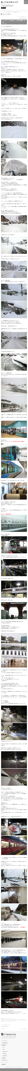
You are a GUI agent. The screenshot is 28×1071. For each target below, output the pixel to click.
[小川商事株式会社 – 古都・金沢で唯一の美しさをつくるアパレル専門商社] (9, 2)
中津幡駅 (15, 1019)
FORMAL (4, 1053)
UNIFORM (5, 1055)
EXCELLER (5, 1051)
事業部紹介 (4, 1045)
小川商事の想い (5, 1042)
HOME (3, 10)
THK (3, 1049)
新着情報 (3, 1064)
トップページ (4, 1040)
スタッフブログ (5, 1062)
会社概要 (3, 1057)
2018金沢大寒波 (5, 1019)
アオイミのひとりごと (8, 10)
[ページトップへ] (14, 1069)
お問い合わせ (4, 1060)
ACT (3, 1047)
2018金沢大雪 (11, 1019)
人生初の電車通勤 (19, 1019)
